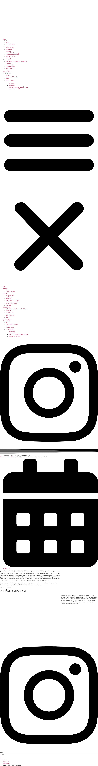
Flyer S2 (8, 70)
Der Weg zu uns (10, 80)
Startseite (2, 457)
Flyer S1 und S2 (10, 68)
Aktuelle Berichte (10, 44)
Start (4, 39)
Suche (1, 752)
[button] (49, 188)
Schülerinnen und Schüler (12, 54)
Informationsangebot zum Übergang (18, 87)
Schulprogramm (7, 71)
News (7, 42)
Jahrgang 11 (12, 85)
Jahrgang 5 (12, 83)
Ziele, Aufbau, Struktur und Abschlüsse (16, 61)
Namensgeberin (10, 47)
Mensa (7, 78)
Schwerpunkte (9, 65)
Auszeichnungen (10, 66)
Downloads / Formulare (12, 77)
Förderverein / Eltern (11, 56)
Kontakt (8, 75)
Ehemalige (8, 58)
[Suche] (1, 757)
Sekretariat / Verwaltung (12, 53)
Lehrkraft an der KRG (14, 89)
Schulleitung (9, 49)
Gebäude (8, 63)
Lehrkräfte (8, 51)
